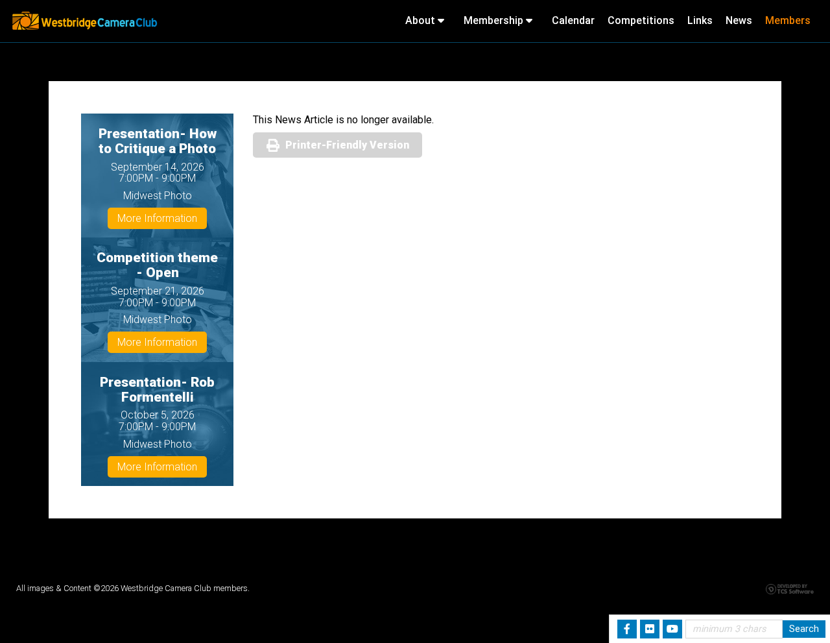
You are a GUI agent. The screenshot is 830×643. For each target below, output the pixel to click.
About (421, 20)
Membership (495, 20)
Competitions (641, 20)
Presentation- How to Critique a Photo (158, 141)
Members (788, 20)
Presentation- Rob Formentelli (157, 389)
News (739, 20)
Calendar (573, 20)
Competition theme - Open (157, 265)
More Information (157, 218)
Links (700, 20)
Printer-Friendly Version (347, 145)
